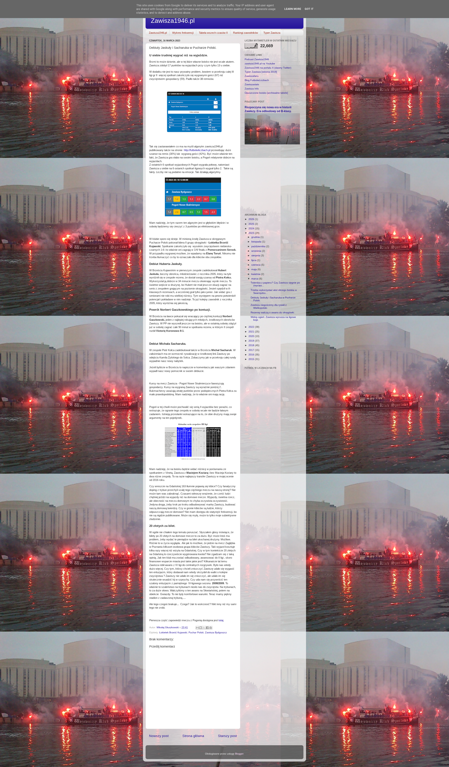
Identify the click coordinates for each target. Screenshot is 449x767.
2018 (252, 345)
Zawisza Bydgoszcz (216, 632)
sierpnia (256, 255)
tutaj (221, 620)
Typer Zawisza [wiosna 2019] (261, 72)
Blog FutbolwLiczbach (257, 80)
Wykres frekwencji (182, 32)
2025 (252, 224)
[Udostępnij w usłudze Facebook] (207, 627)
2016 (252, 354)
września (256, 251)
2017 (252, 350)
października (258, 246)
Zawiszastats (252, 84)
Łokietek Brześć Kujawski (173, 632)
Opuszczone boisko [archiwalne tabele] (266, 93)
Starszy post (227, 736)
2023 (252, 233)
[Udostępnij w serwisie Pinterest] (210, 627)
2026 (252, 219)
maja (254, 269)
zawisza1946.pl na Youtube (260, 63)
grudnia (255, 237)
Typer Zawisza (271, 32)
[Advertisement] (272, 172)
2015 (252, 359)
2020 (252, 336)
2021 (252, 331)
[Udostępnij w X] (204, 627)
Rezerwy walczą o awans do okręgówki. (273, 312)
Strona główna (193, 736)
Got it (309, 9)
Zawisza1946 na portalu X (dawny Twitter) (268, 67)
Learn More (292, 9)
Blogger (239, 753)
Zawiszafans (252, 76)
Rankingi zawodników (245, 32)
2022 (252, 327)
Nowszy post (159, 736)
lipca (254, 260)
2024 (252, 228)
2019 (252, 340)
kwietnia (256, 274)
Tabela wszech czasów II (213, 32)
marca (255, 278)
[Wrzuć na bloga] (200, 627)
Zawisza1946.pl (173, 20)
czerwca (256, 265)
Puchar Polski (196, 632)
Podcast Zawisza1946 (257, 59)
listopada (256, 241)
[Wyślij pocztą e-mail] (197, 627)
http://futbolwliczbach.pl (197, 150)
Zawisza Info (252, 88)
